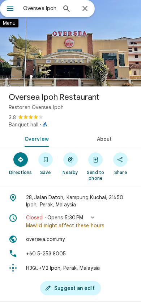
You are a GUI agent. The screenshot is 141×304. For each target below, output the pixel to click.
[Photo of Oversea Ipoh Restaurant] (70, 43)
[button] (70, 221)
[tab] (35, 138)
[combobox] (39, 8)
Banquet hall (23, 124)
